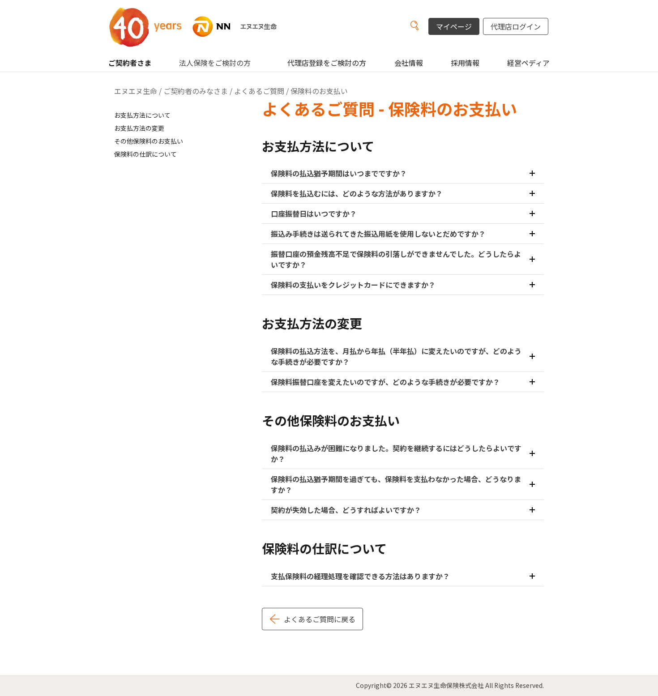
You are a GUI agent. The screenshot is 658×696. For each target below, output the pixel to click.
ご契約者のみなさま (195, 90)
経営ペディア (528, 62)
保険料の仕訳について (145, 153)
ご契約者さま (129, 62)
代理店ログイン (516, 26)
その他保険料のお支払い (148, 141)
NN (204, 26)
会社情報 (408, 62)
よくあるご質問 (259, 90)
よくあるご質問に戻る (319, 619)
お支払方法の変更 (139, 128)
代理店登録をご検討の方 (326, 62)
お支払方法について (142, 115)
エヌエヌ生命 (135, 90)
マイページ (454, 26)
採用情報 (465, 62)
